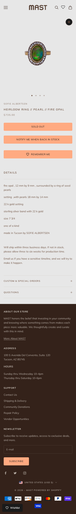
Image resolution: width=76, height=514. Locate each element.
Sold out (37, 126)
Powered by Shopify (47, 490)
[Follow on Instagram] (25, 473)
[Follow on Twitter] (15, 473)
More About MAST (15, 338)
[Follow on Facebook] (5, 473)
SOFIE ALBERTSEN (15, 103)
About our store (16, 311)
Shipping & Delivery (15, 400)
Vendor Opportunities (16, 419)
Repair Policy (11, 413)
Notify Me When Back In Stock (38, 139)
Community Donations (17, 407)
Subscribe (16, 461)
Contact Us (10, 394)
